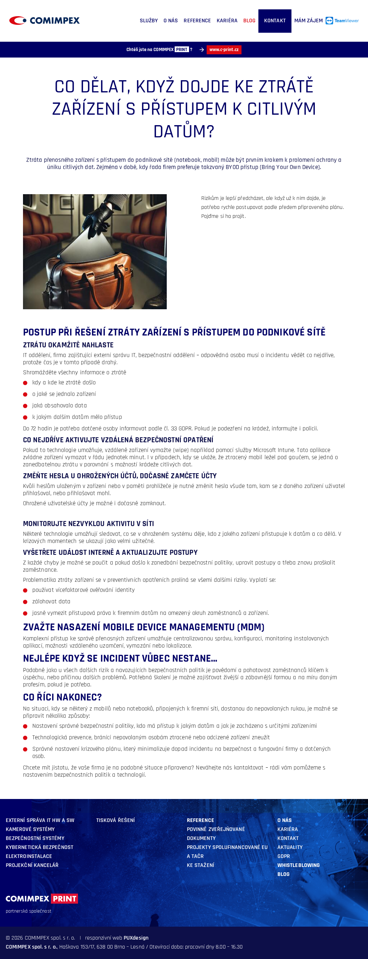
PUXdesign (136, 938)
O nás (171, 21)
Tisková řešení (115, 820)
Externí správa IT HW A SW (40, 820)
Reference (197, 21)
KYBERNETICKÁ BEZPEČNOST (39, 847)
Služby (149, 21)
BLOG (249, 21)
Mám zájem (308, 21)
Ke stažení (200, 865)
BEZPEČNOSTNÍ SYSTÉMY (35, 838)
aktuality (290, 847)
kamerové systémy (30, 829)
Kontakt (275, 21)
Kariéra (227, 21)
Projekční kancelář (32, 865)
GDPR (283, 856)
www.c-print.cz (224, 49)
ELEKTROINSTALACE (29, 856)
